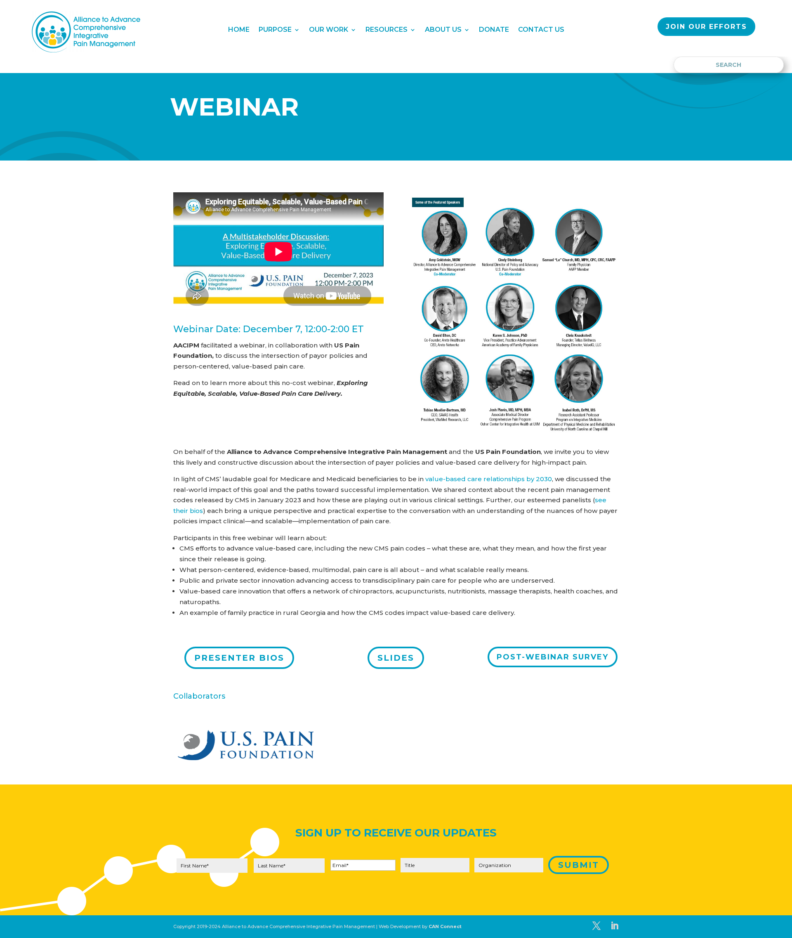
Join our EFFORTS (706, 27)
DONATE (494, 30)
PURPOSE (275, 30)
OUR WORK (328, 30)
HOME (239, 30)
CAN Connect (445, 926)
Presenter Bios (239, 658)
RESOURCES (386, 30)
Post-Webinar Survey (552, 657)
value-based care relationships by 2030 (488, 479)
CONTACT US (541, 30)
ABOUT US (443, 30)
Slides (395, 658)
